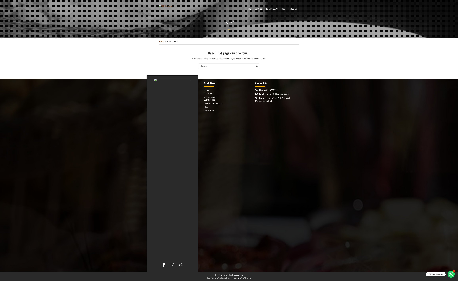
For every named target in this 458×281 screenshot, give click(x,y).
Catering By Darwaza (213, 103)
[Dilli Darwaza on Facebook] (164, 265)
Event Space (209, 100)
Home (249, 8)
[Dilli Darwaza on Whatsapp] (181, 265)
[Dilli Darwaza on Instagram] (172, 265)
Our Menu (258, 8)
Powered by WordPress (216, 278)
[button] (451, 274)
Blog (283, 8)
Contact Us (293, 8)
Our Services (271, 8)
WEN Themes (245, 278)
